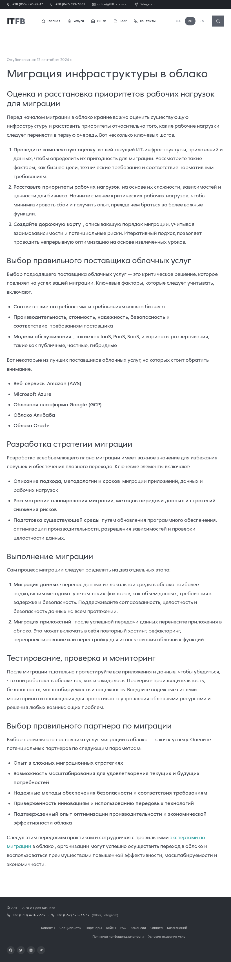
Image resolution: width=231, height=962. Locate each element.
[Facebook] (11, 950)
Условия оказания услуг (167, 936)
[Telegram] (41, 950)
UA (178, 21)
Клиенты (48, 928)
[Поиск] (218, 21)
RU (190, 21)
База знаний (177, 928)
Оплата (156, 928)
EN (201, 21)
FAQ (123, 928)
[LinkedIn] (31, 950)
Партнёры (94, 928)
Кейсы (111, 928)
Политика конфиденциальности (118, 936)
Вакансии (138, 928)
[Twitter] (21, 950)
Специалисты (70, 928)
